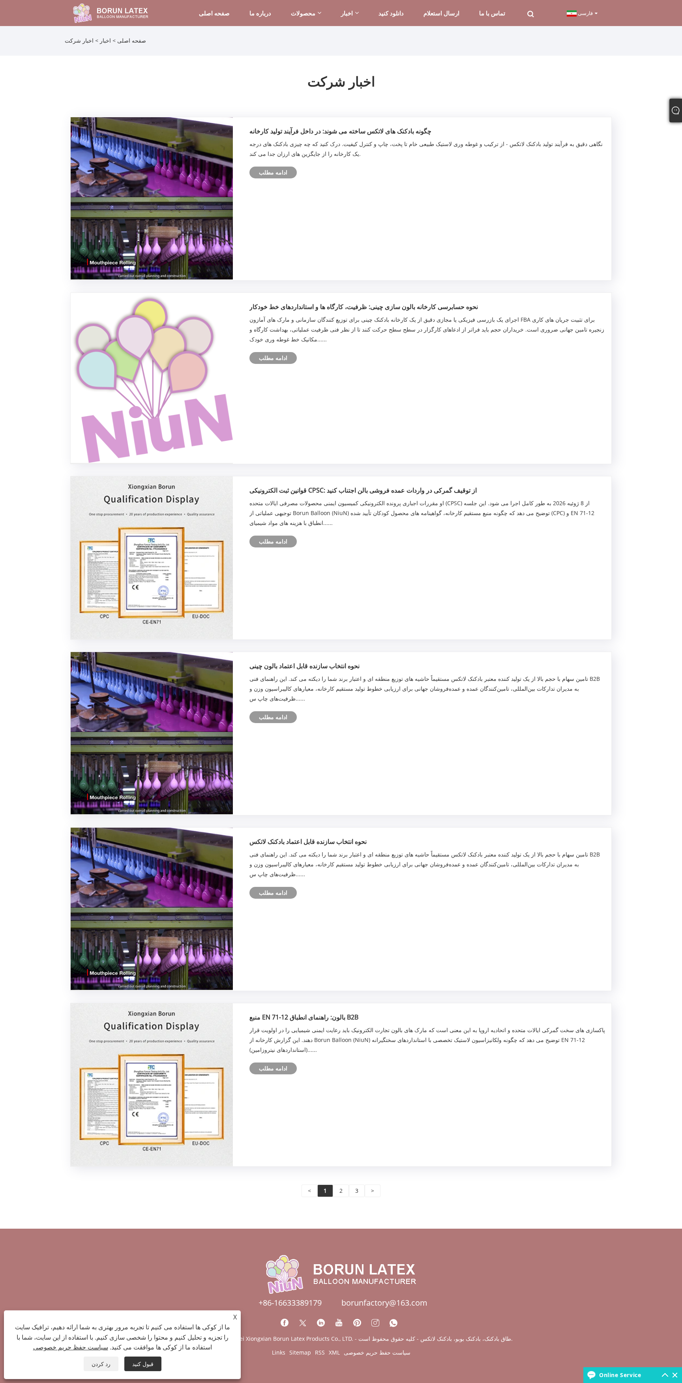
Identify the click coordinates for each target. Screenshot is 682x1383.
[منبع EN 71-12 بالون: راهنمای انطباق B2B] (152, 1084)
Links (278, 1352)
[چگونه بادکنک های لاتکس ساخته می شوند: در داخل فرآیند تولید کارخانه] (152, 197)
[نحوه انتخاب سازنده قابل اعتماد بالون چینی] (152, 732)
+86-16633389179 (290, 1302)
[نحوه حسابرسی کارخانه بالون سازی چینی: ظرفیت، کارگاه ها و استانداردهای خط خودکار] (152, 377)
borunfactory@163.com (384, 1302)
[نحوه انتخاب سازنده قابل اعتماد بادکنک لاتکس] (152, 908)
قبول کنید (143, 1364)
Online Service (620, 1375)
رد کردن (101, 1364)
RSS (320, 1352)
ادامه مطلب (273, 172)
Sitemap (300, 1352)
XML (334, 1352)
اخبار (105, 40)
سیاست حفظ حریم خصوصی (377, 1352)
